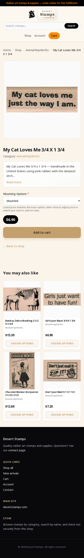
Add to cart (42, 232)
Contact (8, 490)
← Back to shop (13, 246)
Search (71, 25)
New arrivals (11, 473)
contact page (16, 450)
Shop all (8, 468)
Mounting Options (16, 194)
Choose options (22, 343)
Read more (13, 182)
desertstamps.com (15, 507)
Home (7, 50)
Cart (54, 35)
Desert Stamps (14, 439)
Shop (27, 35)
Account (40, 35)
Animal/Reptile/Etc (37, 50)
